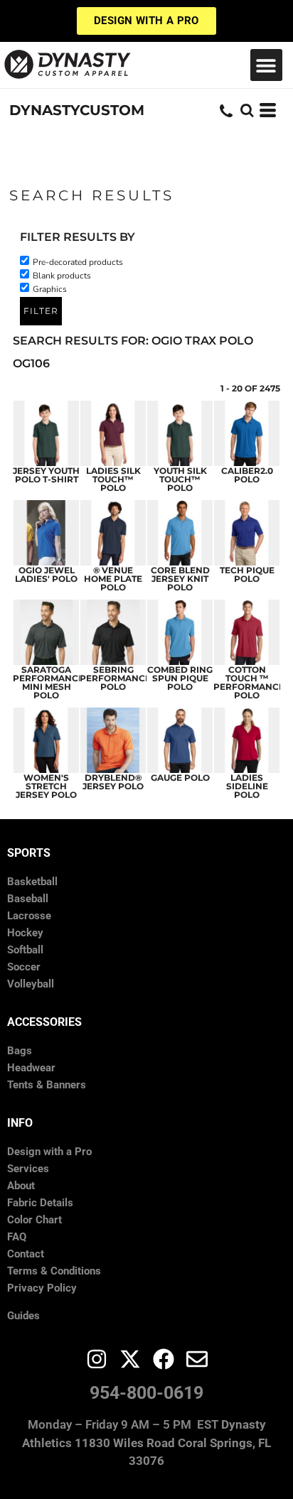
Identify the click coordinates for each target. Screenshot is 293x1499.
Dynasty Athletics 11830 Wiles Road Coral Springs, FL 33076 (146, 1442)
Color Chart (34, 1219)
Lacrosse (29, 915)
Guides (23, 1315)
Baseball (27, 898)
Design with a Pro (49, 1151)
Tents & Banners (46, 1084)
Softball (25, 949)
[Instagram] (96, 1359)
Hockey (25, 932)
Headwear (31, 1067)
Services (28, 1168)
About (21, 1185)
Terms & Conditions (54, 1271)
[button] (266, 65)
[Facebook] (163, 1359)
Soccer (24, 966)
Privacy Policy (42, 1288)
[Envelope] (197, 1359)
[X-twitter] (130, 1359)
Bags (19, 1050)
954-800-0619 (146, 1392)
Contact (25, 1254)
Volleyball (30, 984)
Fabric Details (40, 1202)
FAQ (16, 1236)
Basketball (32, 881)
